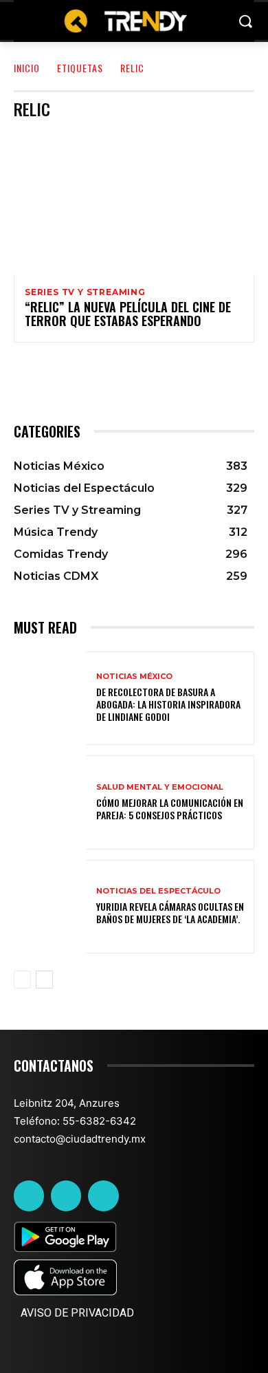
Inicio (27, 68)
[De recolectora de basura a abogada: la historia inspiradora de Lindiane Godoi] (50, 698)
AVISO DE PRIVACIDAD (77, 1312)
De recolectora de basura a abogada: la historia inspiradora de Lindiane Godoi (168, 704)
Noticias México (134, 676)
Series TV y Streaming (85, 292)
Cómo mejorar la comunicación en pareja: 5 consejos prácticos (169, 808)
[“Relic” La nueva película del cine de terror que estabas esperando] (134, 202)
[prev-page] (22, 979)
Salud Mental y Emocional (159, 787)
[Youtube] (103, 1195)
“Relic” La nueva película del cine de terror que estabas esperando (128, 313)
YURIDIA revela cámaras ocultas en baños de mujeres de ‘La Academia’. (170, 912)
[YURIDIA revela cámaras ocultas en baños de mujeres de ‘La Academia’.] (50, 907)
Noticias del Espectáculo (158, 891)
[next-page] (44, 979)
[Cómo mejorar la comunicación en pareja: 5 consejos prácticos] (50, 802)
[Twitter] (66, 1195)
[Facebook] (29, 1195)
